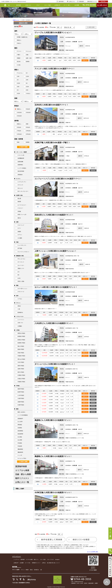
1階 (41, 569)
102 (38, 96)
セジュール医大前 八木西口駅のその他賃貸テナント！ (56, 287)
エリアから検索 (22, 470)
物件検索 (18, 5)
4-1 (37, 402)
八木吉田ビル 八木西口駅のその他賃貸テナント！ (54, 323)
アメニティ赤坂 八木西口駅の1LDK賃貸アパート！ (55, 69)
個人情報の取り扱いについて (53, 562)
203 (38, 448)
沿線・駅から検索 (23, 474)
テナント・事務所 (25, 569)
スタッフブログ (50, 559)
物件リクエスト (22, 478)
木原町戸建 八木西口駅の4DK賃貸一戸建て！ (52, 142)
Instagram (57, 559)
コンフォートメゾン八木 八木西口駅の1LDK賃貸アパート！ (58, 179)
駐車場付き (36, 569)
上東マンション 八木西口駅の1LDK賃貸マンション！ (55, 251)
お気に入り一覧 (22, 482)
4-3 (37, 399)
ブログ (38, 5)
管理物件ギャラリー (36, 562)
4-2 (37, 405)
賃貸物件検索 (21, 466)
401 (38, 242)
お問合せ (44, 562)
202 (38, 206)
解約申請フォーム (92, 1)
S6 (38, 134)
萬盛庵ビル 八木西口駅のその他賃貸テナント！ (53, 420)
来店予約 (103, 1)
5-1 (37, 408)
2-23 (38, 393)
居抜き (31, 569)
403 (37, 355)
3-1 (37, 396)
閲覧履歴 (81, 1)
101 (37, 352)
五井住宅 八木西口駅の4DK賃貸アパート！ (51, 105)
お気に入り (28, 5)
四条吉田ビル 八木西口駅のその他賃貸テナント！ (54, 215)
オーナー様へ (67, 5)
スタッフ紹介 (47, 5)
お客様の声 (57, 5)
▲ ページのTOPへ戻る (92, 551)
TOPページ (16, 20)
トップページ (16, 559)
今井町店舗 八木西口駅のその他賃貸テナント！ (53, 492)
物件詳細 (93, 60)
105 (38, 60)
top (9, 5)
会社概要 (77, 5)
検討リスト (36, 559)
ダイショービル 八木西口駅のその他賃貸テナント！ (55, 364)
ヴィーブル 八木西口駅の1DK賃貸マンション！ (53, 32)
